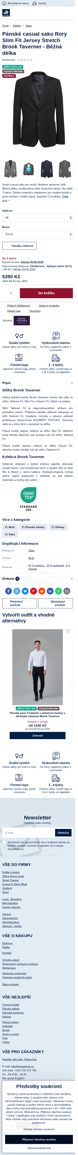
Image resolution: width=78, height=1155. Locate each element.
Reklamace (9, 967)
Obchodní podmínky (14, 973)
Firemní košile (10, 1004)
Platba (6, 947)
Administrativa (10, 922)
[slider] (25, 59)
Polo (5, 1038)
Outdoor (7, 888)
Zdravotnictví (10, 918)
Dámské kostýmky (13, 1012)
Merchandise (10, 903)
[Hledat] (52, 13)
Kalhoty (6, 1016)
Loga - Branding (12, 899)
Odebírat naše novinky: (37, 822)
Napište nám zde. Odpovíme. (19, 1059)
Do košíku (46, 293)
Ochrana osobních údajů (17, 977)
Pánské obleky (11, 1008)
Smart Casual (10, 880)
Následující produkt (58, 603)
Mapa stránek (10, 984)
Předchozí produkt (16, 603)
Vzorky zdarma (11, 907)
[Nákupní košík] (61, 13)
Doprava (7, 943)
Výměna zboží (10, 959)
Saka (31, 550)
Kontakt (6, 952)
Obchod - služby (12, 926)
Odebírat (63, 832)
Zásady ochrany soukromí (39, 1129)
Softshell (7, 1026)
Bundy (6, 1030)
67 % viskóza (36, 565)
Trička (5, 1042)
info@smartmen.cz (22, 1066)
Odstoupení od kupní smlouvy (20, 963)
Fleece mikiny (10, 1022)
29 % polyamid (55, 565)
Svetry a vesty (10, 1034)
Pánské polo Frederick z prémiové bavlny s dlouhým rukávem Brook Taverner (37, 714)
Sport (5, 892)
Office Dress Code (13, 876)
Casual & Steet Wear (14, 884)
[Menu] (70, 13)
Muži (31, 558)
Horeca (6, 914)
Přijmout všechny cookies (39, 1139)
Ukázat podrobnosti (39, 1147)
